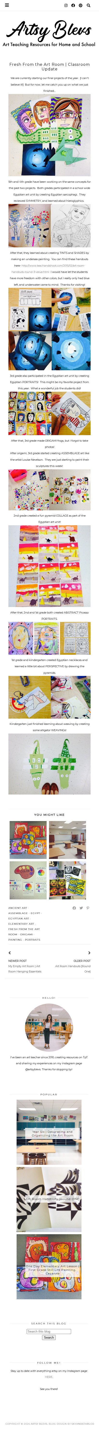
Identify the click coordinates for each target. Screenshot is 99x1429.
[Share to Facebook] (74, 908)
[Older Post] (83, 953)
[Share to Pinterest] (88, 908)
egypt (35, 913)
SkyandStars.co (83, 1423)
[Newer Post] (15, 953)
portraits (32, 939)
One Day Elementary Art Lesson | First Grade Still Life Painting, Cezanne (52, 1269)
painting (15, 939)
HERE (48, 1377)
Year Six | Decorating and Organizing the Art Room (53, 1133)
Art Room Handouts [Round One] (53, 1199)
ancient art (17, 908)
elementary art (21, 923)
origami (26, 934)
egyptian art (18, 918)
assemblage (18, 913)
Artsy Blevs (39, 1423)
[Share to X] (81, 908)
